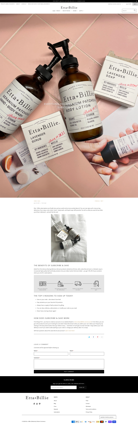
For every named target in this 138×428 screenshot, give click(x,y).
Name (36, 350)
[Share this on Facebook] (93, 337)
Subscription (57, 412)
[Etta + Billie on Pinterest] (40, 404)
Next (102, 201)
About (18, 4)
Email (71, 350)
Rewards (56, 409)
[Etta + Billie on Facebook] (34, 404)
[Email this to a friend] (102, 337)
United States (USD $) (114, 4)
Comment (37, 357)
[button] (59, 11)
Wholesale (88, 406)
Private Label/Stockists (8, 4)
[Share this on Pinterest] (97, 337)
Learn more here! (70, 330)
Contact (24, 4)
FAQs (87, 400)
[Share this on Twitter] (89, 337)
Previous (97, 201)
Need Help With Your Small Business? (39, 4)
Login (129, 4)
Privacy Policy (89, 412)
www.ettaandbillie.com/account (83, 322)
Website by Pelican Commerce (38, 421)
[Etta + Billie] (69, 7)
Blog (55, 403)
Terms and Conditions (91, 409)
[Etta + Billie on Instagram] (37, 404)
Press (55, 406)
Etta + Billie (28, 421)
